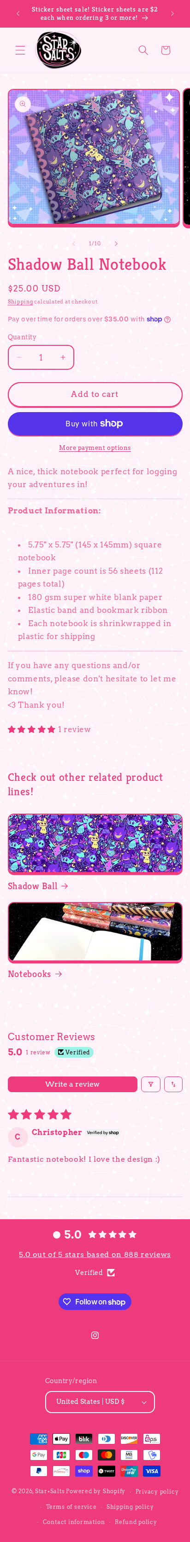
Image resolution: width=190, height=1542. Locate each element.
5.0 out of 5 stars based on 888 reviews (95, 1254)
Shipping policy (130, 1506)
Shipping (20, 301)
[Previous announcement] (18, 13)
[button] (20, 50)
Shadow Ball (33, 886)
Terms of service (71, 1506)
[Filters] (150, 1084)
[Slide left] (74, 243)
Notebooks (29, 974)
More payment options (95, 447)
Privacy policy (157, 1491)
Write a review (72, 1084)
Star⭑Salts (50, 1491)
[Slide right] (116, 243)
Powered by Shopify (95, 1491)
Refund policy (136, 1522)
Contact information (74, 1522)
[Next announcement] (172, 13)
